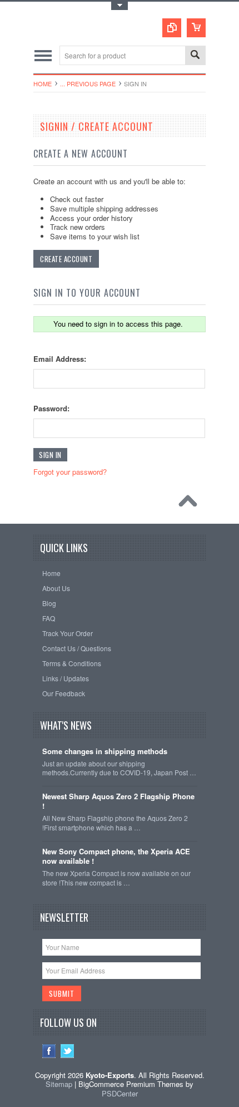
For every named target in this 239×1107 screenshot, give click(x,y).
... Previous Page (88, 83)
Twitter (67, 1051)
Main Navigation (43, 55)
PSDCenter (120, 1093)
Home (42, 83)
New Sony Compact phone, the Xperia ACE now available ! (116, 856)
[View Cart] (196, 27)
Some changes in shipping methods (104, 751)
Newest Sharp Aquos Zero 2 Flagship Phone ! (118, 801)
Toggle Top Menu (119, 6)
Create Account (66, 258)
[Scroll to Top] (190, 504)
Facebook (49, 1051)
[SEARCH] (195, 56)
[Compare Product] (171, 27)
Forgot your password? (70, 471)
